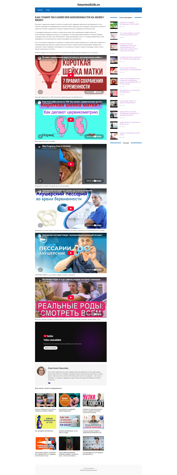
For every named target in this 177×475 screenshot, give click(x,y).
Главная (40, 10)
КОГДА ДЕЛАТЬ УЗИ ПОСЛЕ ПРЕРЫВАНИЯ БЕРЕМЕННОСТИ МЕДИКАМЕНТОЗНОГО (129, 113)
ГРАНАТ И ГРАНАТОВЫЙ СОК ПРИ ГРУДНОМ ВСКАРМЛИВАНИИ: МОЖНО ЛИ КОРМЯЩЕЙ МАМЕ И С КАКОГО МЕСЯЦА (130, 81)
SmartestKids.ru (88, 4)
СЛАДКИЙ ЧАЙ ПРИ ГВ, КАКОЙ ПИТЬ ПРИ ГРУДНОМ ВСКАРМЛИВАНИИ (131, 58)
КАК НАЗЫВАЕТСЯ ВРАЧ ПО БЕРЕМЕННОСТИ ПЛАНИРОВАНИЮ (130, 69)
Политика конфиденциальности (88, 470)
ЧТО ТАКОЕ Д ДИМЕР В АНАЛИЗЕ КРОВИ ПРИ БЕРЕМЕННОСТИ (130, 34)
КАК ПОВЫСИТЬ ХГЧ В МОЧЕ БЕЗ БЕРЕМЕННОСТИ (130, 91)
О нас (48, 10)
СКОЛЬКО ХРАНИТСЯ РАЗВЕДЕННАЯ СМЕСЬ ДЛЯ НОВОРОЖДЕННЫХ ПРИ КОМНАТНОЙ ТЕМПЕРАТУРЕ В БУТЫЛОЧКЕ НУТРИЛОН (129, 47)
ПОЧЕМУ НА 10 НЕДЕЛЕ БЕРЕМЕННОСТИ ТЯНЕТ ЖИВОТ (129, 23)
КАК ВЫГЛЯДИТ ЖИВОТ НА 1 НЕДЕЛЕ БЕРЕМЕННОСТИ (128, 102)
